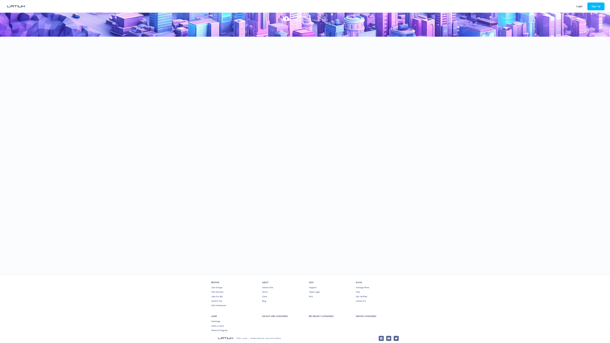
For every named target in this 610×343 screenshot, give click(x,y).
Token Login (314, 292)
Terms (265, 292)
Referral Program (219, 330)
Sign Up (595, 6)
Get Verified (361, 296)
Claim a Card (217, 326)
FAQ (311, 296)
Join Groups (216, 287)
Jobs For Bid (217, 296)
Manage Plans (362, 287)
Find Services (217, 292)
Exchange (215, 321)
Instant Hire (216, 301)
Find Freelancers (218, 305)
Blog (264, 301)
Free (358, 292)
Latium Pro (361, 301)
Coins (264, 296)
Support (313, 287)
